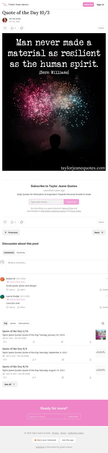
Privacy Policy (75, 211)
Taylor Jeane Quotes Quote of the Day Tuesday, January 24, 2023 (33, 334)
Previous (13, 232)
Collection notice (76, 433)
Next (97, 232)
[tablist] (14, 252)
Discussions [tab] (24, 323)
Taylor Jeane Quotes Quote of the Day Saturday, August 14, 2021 (33, 370)
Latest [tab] (13, 323)
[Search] (103, 323)
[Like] (5, 28)
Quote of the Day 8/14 (15, 366)
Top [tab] (5, 323)
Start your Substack (46, 440)
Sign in (100, 4)
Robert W (10, 278)
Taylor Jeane (15, 19)
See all (7, 384)
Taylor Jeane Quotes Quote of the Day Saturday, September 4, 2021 (34, 352)
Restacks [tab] (21, 252)
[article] (54, 337)
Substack (40, 447)
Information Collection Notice (53, 211)
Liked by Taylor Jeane (17, 282)
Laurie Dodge (12, 296)
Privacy (55, 433)
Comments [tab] (9, 252)
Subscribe (88, 4)
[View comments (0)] (34, 342)
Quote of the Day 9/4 (14, 348)
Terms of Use (67, 208)
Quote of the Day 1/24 (15, 331)
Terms (63, 433)
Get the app (68, 440)
